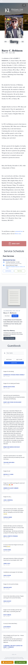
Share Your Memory (9, 338)
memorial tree (19, 231)
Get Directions (8, 271)
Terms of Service (18, 658)
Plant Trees (19, 271)
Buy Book (15, 316)
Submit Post (14, 362)
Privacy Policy (10, 658)
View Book (7, 316)
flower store (18, 233)
